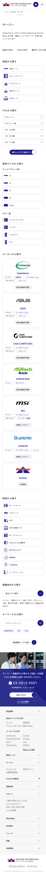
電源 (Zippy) (28, 725)
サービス (9, 762)
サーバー (9, 722)
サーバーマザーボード (14, 725)
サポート (9, 794)
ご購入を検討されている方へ (17, 800)
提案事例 (9, 786)
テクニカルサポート (13, 803)
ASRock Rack (11, 745)
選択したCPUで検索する (21, 152)
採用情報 (9, 848)
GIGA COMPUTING (13, 738)
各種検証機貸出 (12, 772)
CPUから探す (22, 50)
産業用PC (26, 722)
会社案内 (9, 826)
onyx (25, 742)
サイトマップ (32, 866)
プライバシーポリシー (17, 866)
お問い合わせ (21, 695)
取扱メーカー (11, 755)
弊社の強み (10, 818)
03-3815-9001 (25, 683)
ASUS (8, 742)
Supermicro (8, 631)
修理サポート (28, 769)
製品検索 (9, 711)
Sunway (26, 735)
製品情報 (13, 12)
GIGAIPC (26, 745)
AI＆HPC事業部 (12, 778)
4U (19, 631)
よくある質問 (23, 701)
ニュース (9, 833)
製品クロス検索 (12, 593)
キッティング (11, 769)
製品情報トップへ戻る (21, 642)
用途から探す (7, 50)
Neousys (26, 738)
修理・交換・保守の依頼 (15, 807)
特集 (8, 841)
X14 (26, 631)
